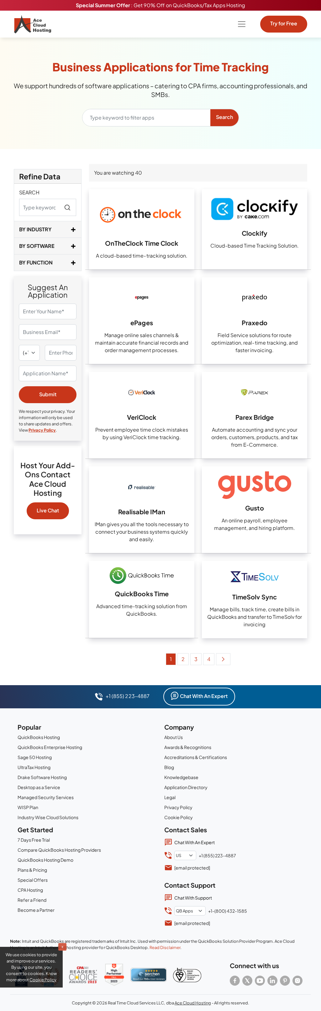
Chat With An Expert (204, 696)
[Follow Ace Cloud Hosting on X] (247, 981)
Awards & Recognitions (187, 747)
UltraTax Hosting (34, 767)
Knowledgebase (181, 777)
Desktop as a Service (39, 787)
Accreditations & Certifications (195, 757)
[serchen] (148, 975)
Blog (169, 767)
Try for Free (283, 23)
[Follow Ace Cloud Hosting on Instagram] (297, 981)
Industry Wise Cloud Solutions (48, 817)
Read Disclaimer (165, 947)
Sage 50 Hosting (35, 757)
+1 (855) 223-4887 (127, 696)
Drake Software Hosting (42, 777)
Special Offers (33, 880)
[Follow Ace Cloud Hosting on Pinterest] (285, 981)
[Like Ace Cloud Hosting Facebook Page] (235, 981)
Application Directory (186, 787)
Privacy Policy (42, 430)
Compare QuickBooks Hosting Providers (59, 850)
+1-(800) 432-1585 (227, 911)
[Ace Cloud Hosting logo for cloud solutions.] (32, 24)
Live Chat (48, 510)
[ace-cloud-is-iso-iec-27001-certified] (187, 975)
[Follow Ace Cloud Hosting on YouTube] (260, 981)
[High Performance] (114, 975)
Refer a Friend (32, 900)
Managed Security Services (46, 797)
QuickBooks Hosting (39, 737)
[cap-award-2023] (83, 975)
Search (29, 192)
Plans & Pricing (32, 870)
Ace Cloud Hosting (193, 1002)
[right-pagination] (223, 659)
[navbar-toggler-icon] (241, 24)
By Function (36, 262)
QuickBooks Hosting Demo (45, 860)
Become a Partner (36, 910)
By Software (37, 246)
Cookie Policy (178, 817)
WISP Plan (28, 807)
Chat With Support (193, 898)
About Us (173, 737)
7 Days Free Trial (34, 840)
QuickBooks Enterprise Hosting (50, 747)
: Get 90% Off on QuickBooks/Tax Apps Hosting (160, 5)
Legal (170, 797)
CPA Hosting (30, 890)
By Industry (35, 229)
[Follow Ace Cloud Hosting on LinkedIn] (272, 981)
